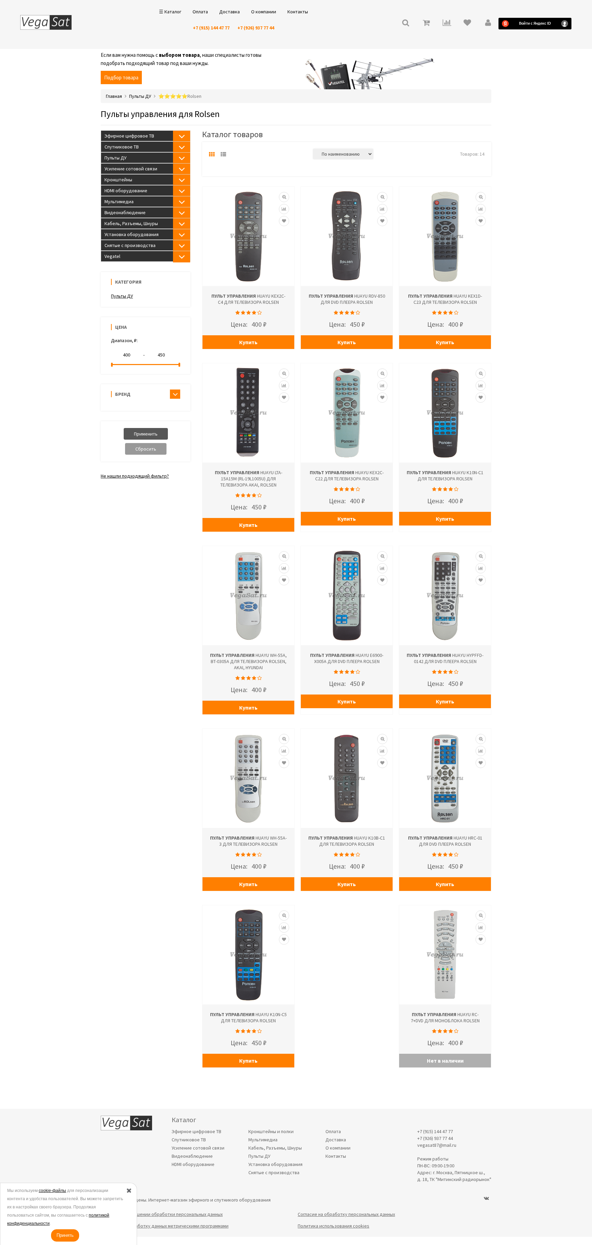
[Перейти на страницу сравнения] (446, 23)
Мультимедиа (119, 201)
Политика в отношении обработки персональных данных (162, 1214)
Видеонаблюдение (125, 212)
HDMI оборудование (125, 190)
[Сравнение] (284, 209)
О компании (263, 12)
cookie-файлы (52, 1190)
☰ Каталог (170, 12)
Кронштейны (118, 180)
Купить (248, 342)
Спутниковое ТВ (121, 147)
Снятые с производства (130, 245)
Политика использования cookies (333, 1226)
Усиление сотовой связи (130, 169)
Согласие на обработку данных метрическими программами (165, 1226)
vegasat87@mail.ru (436, 1145)
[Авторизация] (488, 23)
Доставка (229, 12)
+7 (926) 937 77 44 (255, 28)
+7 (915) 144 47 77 (211, 28)
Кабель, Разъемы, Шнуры (131, 223)
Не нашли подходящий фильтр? (135, 476)
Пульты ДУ (115, 158)
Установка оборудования (131, 234)
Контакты (297, 12)
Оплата (200, 12)
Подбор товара (121, 77)
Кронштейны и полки (271, 1131)
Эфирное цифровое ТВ (129, 136)
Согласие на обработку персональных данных (346, 1214)
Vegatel (112, 256)
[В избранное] (284, 221)
